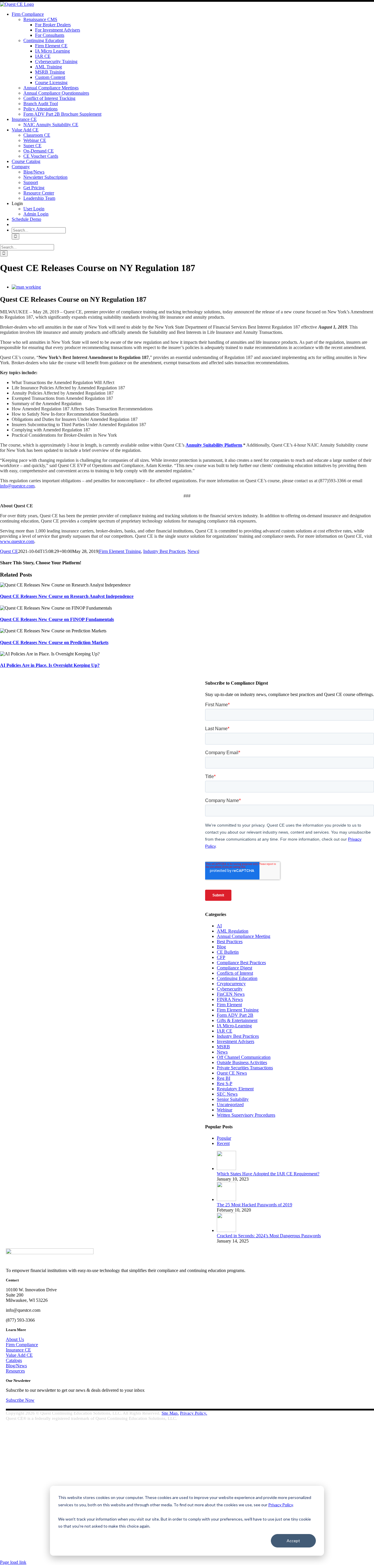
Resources (15, 1370)
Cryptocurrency (231, 983)
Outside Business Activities (242, 1062)
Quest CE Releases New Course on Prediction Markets (54, 642)
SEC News (227, 1094)
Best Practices (230, 941)
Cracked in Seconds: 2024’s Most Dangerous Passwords (269, 1235)
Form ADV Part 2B (235, 1015)
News (193, 551)
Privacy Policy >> (16, 1524)
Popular (224, 1138)
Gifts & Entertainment (237, 1020)
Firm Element (229, 1004)
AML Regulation (232, 931)
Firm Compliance (22, 1344)
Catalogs (14, 1360)
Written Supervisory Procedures (246, 1115)
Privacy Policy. (193, 1413)
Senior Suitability (233, 1099)
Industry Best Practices (164, 551)
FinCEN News (231, 994)
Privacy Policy (280, 1504)
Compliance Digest (234, 967)
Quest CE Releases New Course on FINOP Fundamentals (57, 619)
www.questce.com (17, 541)
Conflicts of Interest (235, 973)
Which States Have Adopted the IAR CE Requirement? (268, 1173)
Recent (223, 1143)
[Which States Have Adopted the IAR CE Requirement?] (226, 1168)
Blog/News (16, 1365)
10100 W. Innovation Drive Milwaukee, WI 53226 (46, 1471)
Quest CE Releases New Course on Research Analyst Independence (67, 596)
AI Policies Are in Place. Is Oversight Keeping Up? (50, 665)
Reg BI (223, 1078)
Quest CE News (232, 1072)
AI (219, 925)
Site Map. (170, 1413)
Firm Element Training (120, 551)
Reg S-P (224, 1083)
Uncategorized (230, 1104)
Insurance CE (18, 1349)
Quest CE (9, 551)
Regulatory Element (235, 1088)
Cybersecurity (230, 988)
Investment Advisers (235, 1041)
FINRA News (230, 999)
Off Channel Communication (244, 1057)
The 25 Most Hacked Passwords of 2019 (254, 1204)
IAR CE (224, 1030)
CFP (221, 957)
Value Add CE (19, 1355)
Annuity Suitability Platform (214, 445)
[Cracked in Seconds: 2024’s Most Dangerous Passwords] (226, 1230)
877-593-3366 (27, 1491)
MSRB (223, 1046)
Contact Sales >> (15, 1529)
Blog (221, 946)
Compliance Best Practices (241, 962)
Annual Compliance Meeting (243, 936)
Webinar (224, 1109)
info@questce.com (17, 485)
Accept (293, 1540)
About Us (15, 1339)
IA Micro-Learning (234, 1025)
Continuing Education (237, 978)
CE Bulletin (228, 952)
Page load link (13, 1562)
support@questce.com (33, 1481)
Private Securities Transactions (245, 1067)
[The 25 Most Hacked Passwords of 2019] (226, 1199)
